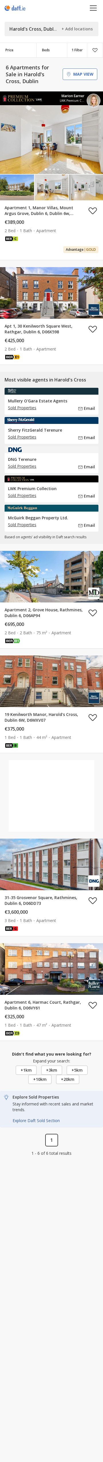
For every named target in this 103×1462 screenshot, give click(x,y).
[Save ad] (92, 210)
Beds (46, 50)
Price (9, 50)
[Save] (95, 50)
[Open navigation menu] (93, 8)
